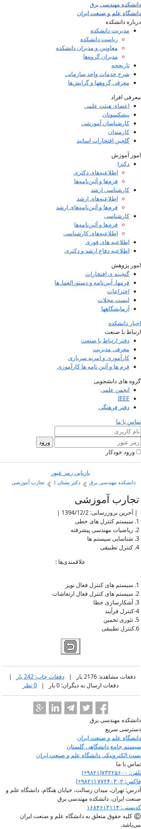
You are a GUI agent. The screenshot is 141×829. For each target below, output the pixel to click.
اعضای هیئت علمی (106, 106)
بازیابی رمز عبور (70, 473)
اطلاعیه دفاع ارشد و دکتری (96, 251)
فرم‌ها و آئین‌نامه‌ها (96, 181)
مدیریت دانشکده (109, 30)
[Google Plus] (39, 708)
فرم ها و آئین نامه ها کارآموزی (93, 366)
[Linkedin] (55, 708)
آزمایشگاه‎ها (115, 309)
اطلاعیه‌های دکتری (95, 172)
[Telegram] (70, 708)
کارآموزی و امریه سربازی (98, 358)
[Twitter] (86, 708)
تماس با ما (128, 422)
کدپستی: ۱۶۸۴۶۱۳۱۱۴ (114, 807)
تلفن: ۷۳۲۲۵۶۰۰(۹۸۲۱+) (111, 772)
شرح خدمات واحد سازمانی (97, 74)
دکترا (123, 164)
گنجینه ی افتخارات (107, 274)
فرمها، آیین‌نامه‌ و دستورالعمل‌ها (92, 282)
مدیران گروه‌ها (100, 56)
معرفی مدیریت (111, 349)
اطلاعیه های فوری (107, 242)
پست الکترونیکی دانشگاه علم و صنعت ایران (88, 755)
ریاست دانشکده (99, 39)
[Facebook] (101, 708)
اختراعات (118, 291)
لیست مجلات (113, 300)
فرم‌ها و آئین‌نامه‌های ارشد (87, 207)
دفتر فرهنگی (114, 407)
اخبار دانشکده (124, 323)
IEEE (123, 398)
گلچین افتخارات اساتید (103, 141)
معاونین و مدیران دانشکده (87, 48)
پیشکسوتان (115, 114)
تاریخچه (120, 65)
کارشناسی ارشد (110, 190)
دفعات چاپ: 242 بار (40, 677)
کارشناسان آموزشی (105, 123)
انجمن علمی (115, 390)
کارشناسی (116, 216)
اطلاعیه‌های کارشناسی (90, 233)
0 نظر (30, 685)
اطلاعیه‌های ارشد (97, 198)
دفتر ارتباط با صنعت (105, 340)
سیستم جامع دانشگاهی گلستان (104, 746)
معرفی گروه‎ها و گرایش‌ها (98, 83)
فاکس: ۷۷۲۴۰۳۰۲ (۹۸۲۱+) (108, 781)
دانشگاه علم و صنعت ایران (109, 738)
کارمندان (118, 132)
